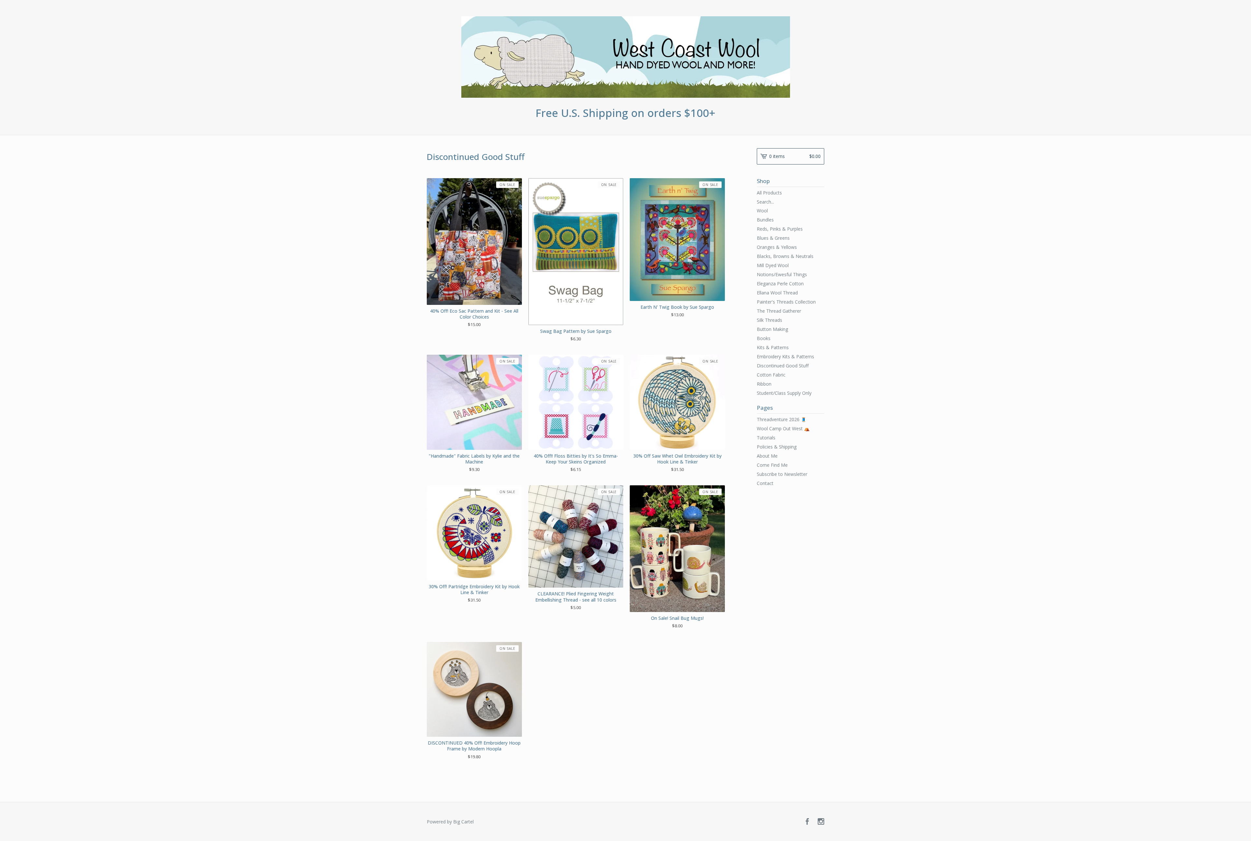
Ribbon (764, 384)
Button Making (772, 329)
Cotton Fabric (771, 375)
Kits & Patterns (773, 347)
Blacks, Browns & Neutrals (785, 256)
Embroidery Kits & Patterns (785, 356)
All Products (769, 193)
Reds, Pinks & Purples (780, 229)
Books (763, 338)
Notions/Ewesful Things (782, 274)
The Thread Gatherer (779, 311)
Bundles (765, 220)
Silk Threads (769, 320)
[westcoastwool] (625, 57)
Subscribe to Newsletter (782, 474)
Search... (765, 202)
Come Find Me (772, 465)
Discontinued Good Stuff (783, 366)
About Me (767, 456)
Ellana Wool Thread (777, 293)
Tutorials (766, 438)
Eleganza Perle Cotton (780, 283)
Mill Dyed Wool (773, 265)
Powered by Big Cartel (450, 822)
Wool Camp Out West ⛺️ (783, 428)
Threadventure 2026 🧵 (781, 419)
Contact (765, 483)
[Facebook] (807, 821)
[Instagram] (821, 821)
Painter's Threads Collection (786, 302)
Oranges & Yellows (777, 247)
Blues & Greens (773, 238)
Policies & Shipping (777, 447)
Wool (762, 210)
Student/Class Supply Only (784, 393)
